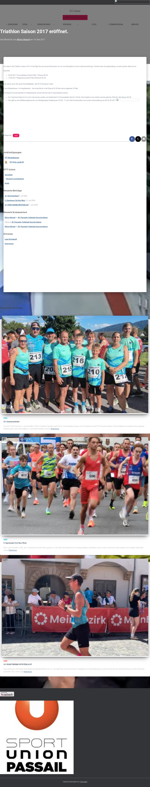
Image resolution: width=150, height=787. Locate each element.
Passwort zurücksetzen (15, 179)
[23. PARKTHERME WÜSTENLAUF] (75, 655)
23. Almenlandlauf (12, 196)
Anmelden (9, 175)
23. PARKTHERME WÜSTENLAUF (17, 205)
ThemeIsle (83, 782)
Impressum (9, 244)
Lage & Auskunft (11, 239)
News (16, 135)
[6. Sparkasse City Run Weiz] (75, 534)
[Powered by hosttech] (7, 696)
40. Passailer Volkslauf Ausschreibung (33, 218)
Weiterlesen (55, 429)
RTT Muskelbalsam (12, 158)
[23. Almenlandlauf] (75, 413)
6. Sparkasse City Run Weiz (15, 200)
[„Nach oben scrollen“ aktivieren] (145, 782)
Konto (7, 183)
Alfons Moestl (10, 218)
